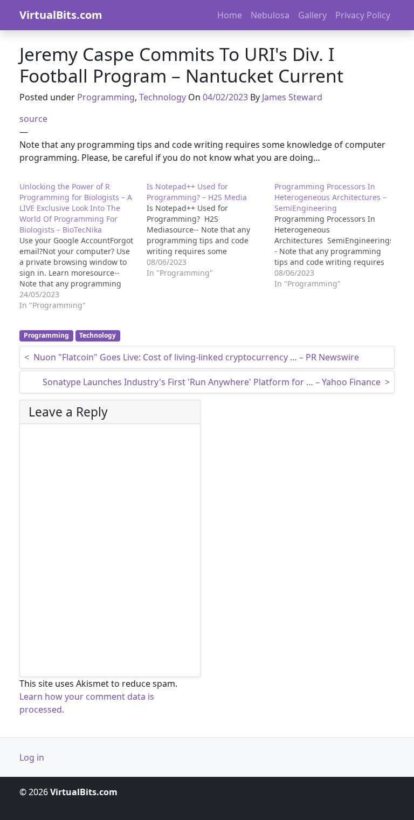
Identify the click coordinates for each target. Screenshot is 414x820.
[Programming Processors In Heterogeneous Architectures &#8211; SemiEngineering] (338, 235)
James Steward (292, 97)
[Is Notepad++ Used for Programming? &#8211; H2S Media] (210, 229)
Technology (162, 97)
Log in (31, 757)
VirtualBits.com (60, 15)
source (33, 119)
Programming (106, 97)
